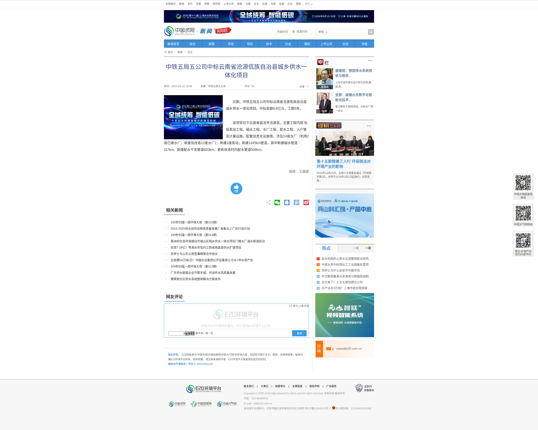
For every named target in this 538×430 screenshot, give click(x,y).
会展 (281, 4)
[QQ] (287, 201)
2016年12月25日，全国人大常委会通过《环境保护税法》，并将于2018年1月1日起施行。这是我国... (344, 177)
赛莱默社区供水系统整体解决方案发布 (196, 279)
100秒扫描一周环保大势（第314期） (195, 235)
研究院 (216, 4)
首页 (170, 52)
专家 (273, 4)
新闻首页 (173, 44)
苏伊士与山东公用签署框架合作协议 (194, 253)
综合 (192, 44)
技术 (269, 44)
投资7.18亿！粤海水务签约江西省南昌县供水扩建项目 (206, 247)
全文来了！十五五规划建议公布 (342, 282)
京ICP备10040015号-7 (318, 408)
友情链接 (297, 386)
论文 (256, 4)
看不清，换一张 (204, 333)
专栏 (190, 4)
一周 (368, 248)
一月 (356, 248)
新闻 (181, 4)
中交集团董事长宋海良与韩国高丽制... (346, 276)
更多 (370, 60)
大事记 (264, 386)
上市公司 (229, 4)
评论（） (250, 86)
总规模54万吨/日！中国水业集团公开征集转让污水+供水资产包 (212, 260)
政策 (239, 4)
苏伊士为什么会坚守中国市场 (341, 270)
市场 (231, 44)
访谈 (345, 44)
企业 (290, 4)
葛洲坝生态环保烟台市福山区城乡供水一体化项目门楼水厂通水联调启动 (218, 241)
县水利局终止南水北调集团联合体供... (346, 258)
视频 (206, 4)
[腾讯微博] (297, 201)
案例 (298, 4)
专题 (198, 4)
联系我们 (249, 386)
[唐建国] (324, 69)
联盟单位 (280, 386)
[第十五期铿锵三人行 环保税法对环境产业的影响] (344, 132)
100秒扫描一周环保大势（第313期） (195, 266)
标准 (264, 4)
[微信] (277, 201)
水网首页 (171, 4)
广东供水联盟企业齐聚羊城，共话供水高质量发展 (203, 272)
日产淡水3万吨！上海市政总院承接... (346, 288)
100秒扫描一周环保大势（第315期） (195, 222)
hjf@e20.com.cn (263, 403)
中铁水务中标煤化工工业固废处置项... (346, 264)
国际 (307, 44)
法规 (248, 4)
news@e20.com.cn (349, 348)
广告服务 (331, 386)
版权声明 (314, 386)
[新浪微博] (306, 201)
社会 (288, 44)
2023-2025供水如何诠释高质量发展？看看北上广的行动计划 (210, 228)
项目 (250, 44)
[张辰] (324, 93)
